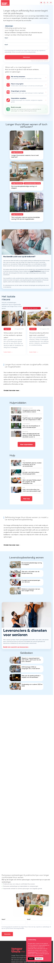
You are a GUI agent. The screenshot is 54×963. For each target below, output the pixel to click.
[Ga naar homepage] (5, 3)
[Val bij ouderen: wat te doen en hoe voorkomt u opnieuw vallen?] (14, 318)
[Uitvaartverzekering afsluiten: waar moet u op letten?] (39, 318)
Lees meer (8, 352)
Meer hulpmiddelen (26, 444)
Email (6, 44)
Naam (6, 38)
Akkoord (31, 958)
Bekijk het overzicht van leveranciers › (16, 647)
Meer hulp (26, 499)
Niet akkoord (39, 958)
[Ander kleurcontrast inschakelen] (41, 2)
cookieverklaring (32, 952)
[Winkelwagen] (47, 2)
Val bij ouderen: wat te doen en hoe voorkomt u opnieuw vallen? (13, 335)
